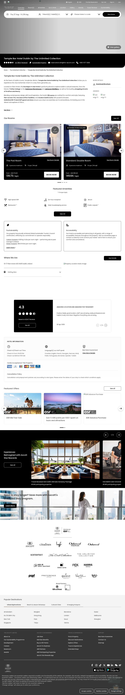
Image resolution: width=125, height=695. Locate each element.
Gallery (72, 8)
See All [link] (62, 214)
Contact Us (102, 640)
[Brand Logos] (29, 544)
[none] (18, 636)
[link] (8, 668)
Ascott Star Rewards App (45, 655)
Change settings (116, 691)
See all (112, 388)
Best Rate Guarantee (105, 637)
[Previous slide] (4, 408)
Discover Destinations (75, 640)
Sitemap (101, 643)
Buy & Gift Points (42, 643)
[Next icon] (121, 150)
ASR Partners (41, 649)
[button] (32, 272)
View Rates (111, 14)
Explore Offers (73, 643)
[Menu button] (5, 2)
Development (8, 643)
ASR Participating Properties (46, 652)
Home (6, 70)
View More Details (89, 353)
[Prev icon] (4, 150)
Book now (51, 174)
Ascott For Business (43, 646)
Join (119, 2)
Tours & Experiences (75, 646)
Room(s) (31, 8)
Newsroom (7, 649)
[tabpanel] (62, 617)
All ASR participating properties (41, 484)
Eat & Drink (52, 8)
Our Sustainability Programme (14, 640)
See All (116, 118)
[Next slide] (120, 408)
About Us (7, 637)
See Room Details (53, 160)
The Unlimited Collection (17, 70)
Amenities (41, 8)
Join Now (40, 637)
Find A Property (73, 637)
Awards (80, 8)
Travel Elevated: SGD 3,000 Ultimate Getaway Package (51, 482)
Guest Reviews (92, 8)
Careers (6, 646)
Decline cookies (101, 691)
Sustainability (105, 8)
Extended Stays (73, 649)
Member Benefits (43, 640)
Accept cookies (86, 691)
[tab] (59, 182)
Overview (21, 8)
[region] (62, 153)
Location (63, 8)
